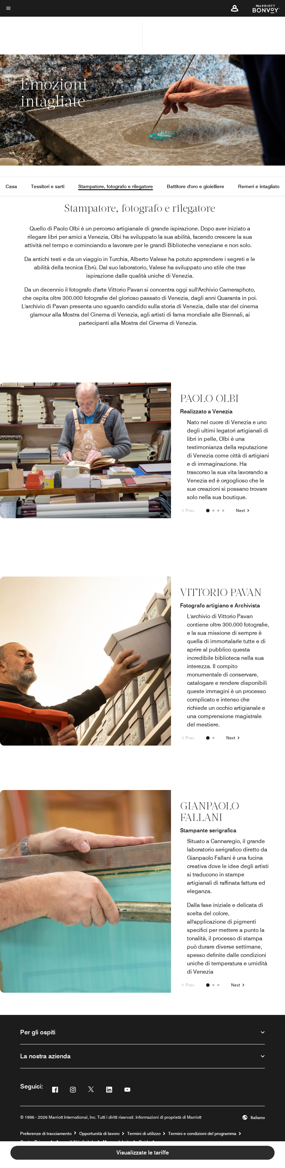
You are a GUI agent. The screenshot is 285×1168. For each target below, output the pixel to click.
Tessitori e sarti (47, 186)
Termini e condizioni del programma (202, 1133)
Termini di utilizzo (144, 1133)
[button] (234, 8)
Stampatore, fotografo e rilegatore (115, 186)
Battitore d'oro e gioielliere (195, 186)
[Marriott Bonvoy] (261, 8)
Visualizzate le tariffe (142, 1152)
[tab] (208, 510)
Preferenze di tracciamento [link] (46, 1133)
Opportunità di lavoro (99, 1133)
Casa (11, 186)
